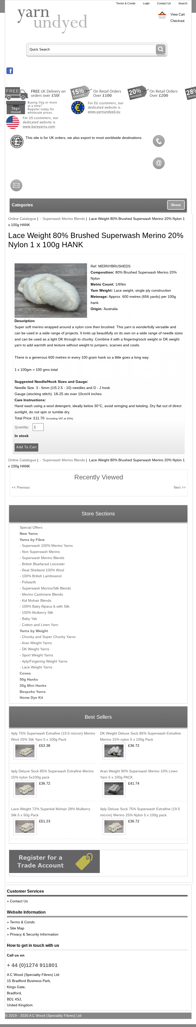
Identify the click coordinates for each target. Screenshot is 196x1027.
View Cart (177, 14)
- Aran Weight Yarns (36, 643)
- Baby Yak (28, 619)
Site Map (17, 928)
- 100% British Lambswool (41, 576)
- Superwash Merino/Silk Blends (45, 588)
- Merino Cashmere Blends (41, 594)
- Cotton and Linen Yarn (39, 625)
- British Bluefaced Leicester (42, 564)
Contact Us (164, 3)
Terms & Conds (126, 3)
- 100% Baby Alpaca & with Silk (44, 606)
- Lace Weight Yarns (36, 667)
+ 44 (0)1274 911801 (32, 965)
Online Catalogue (22, 219)
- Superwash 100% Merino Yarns (46, 546)
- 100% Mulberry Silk (36, 612)
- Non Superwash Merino (40, 552)
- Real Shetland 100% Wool (42, 570)
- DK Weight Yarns (34, 649)
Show (176, 205)
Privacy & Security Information (34, 934)
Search (182, 3)
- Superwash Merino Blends (62, 219)
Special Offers (31, 527)
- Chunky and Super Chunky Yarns (48, 637)
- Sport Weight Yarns (36, 655)
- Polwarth (28, 582)
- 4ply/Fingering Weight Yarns (43, 661)
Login (146, 3)
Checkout (177, 21)
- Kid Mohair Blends (35, 600)
